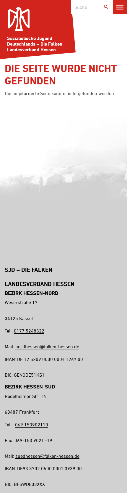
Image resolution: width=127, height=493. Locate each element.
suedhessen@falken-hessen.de (47, 456)
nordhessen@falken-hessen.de (47, 346)
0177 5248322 (29, 330)
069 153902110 (31, 424)
